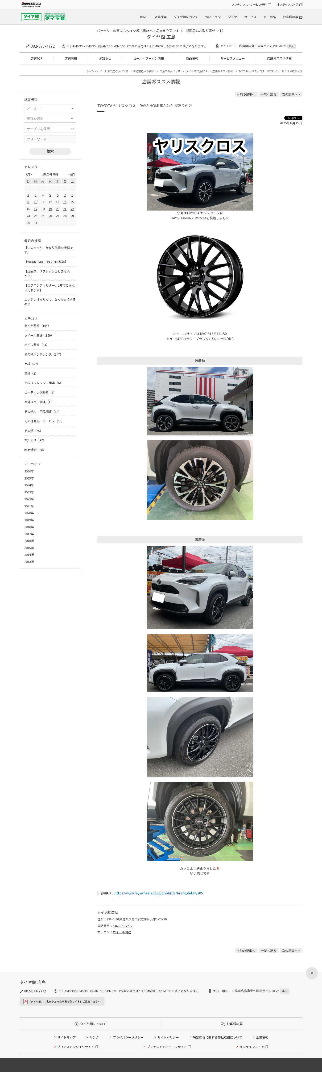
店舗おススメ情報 (279, 58)
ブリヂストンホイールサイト (167, 1046)
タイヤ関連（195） (37, 325)
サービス (250, 17)
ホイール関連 (122, 932)
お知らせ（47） (35, 440)
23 (28, 215)
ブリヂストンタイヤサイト (75, 1046)
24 (35, 215)
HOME (143, 17)
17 (35, 209)
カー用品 (270, 17)
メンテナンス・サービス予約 (249, 4)
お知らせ (105, 58)
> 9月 (71, 174)
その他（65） (33, 430)
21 (64, 209)
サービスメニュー (232, 58)
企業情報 (262, 1037)
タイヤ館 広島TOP (196, 71)
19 (50, 209)
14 (64, 201)
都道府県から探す (143, 71)
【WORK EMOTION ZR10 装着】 (46, 262)
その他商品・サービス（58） (44, 421)
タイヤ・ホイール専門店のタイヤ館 (107, 71)
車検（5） (31, 373)
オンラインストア (287, 4)
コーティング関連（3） (40, 392)
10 (35, 201)
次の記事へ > (291, 94)
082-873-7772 (43, 46)
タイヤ (232, 17)
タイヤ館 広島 (161, 36)
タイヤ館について (186, 17)
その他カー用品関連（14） (42, 411)
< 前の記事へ (246, 94)
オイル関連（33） (36, 344)
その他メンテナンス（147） (43, 354)
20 (57, 209)
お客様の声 (290, 17)
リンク (94, 1037)
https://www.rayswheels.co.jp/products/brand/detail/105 (158, 893)
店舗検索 (160, 17)
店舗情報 (71, 58)
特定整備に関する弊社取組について (217, 1037)
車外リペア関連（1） (39, 402)
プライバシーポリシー (128, 1037)
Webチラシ (213, 17)
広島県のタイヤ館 (170, 71)
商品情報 (192, 58)
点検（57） (32, 363)
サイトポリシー (168, 1037)
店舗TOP (36, 58)
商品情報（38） (35, 449)
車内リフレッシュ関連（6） (43, 383)
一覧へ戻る (268, 94)
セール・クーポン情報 (148, 58)
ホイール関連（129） (39, 335)
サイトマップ (66, 1037)
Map (291, 46)
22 (72, 209)
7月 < (29, 174)
